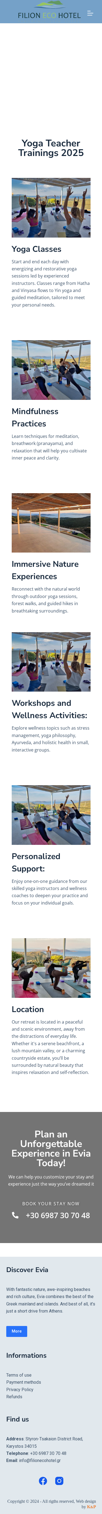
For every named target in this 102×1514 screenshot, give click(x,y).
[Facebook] (43, 1481)
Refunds (14, 1396)
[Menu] (90, 13)
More (17, 1331)
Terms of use (19, 1375)
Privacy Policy (19, 1389)
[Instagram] (59, 1481)
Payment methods (23, 1382)
